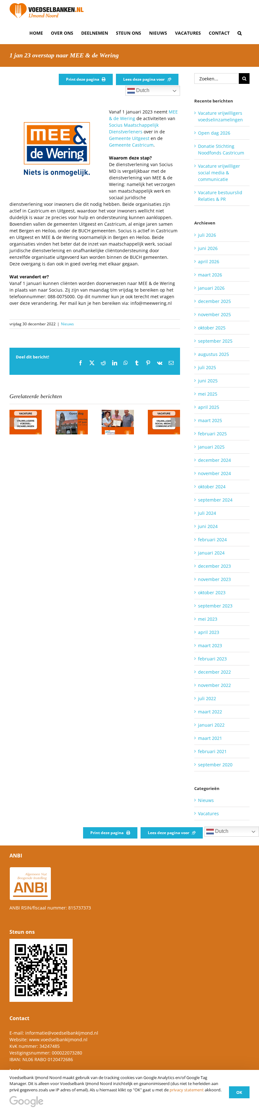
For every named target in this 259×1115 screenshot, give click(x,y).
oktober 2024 (212, 487)
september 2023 (215, 606)
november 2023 (214, 579)
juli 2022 (207, 698)
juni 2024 (208, 526)
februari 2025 (212, 434)
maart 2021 (210, 738)
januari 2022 (211, 725)
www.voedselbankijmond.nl (58, 1039)
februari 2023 (212, 659)
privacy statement (187, 1090)
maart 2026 (210, 275)
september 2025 (215, 341)
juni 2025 (208, 381)
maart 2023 (210, 645)
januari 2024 (211, 553)
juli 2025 (207, 367)
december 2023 (214, 566)
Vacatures (208, 813)
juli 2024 (207, 513)
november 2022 (214, 685)
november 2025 (214, 314)
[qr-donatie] (41, 941)
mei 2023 (207, 619)
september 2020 (215, 765)
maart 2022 (210, 712)
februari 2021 (212, 751)
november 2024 (214, 473)
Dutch (142, 90)
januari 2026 (211, 288)
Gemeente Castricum (131, 145)
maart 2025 (210, 420)
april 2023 (208, 632)
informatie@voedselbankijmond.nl (61, 1033)
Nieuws (67, 324)
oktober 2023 (212, 592)
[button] (240, 33)
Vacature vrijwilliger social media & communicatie (219, 172)
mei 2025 (207, 394)
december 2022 (214, 672)
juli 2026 (207, 235)
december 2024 (214, 460)
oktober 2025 (212, 328)
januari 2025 (211, 447)
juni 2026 (208, 248)
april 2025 (208, 407)
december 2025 (214, 301)
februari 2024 (212, 540)
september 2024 (215, 500)
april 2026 (208, 261)
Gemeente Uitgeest (129, 138)
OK (239, 1092)
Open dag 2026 (214, 133)
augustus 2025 (213, 354)
